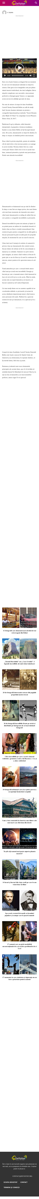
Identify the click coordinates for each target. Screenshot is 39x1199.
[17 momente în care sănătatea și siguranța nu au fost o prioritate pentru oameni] (19, 964)
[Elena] (4, 12)
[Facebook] (9, 430)
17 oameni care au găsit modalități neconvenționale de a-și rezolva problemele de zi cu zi (19, 946)
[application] (19, 68)
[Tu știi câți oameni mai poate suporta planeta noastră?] (19, 838)
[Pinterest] (23, 430)
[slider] (18, 75)
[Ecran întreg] (34, 75)
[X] (16, 430)
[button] (19, 68)
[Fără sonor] (30, 75)
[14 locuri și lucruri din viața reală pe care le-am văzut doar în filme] (19, 869)
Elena (11, 12)
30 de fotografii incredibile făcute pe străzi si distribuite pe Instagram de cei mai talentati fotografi (19, 726)
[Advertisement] (19, 36)
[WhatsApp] (30, 430)
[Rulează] (5, 75)
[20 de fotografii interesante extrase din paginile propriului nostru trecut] (19, 679)
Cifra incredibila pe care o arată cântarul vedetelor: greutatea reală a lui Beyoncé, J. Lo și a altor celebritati (19, 759)
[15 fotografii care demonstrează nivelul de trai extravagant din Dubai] (19, 617)
